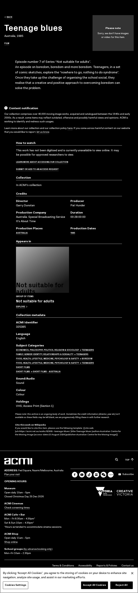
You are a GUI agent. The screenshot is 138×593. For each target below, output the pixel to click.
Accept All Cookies (94, 585)
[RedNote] (111, 475)
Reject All (121, 585)
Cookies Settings (15, 585)
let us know (43, 132)
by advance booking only (38, 549)
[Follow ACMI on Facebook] (75, 475)
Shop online (11, 542)
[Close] (132, 573)
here (70, 128)
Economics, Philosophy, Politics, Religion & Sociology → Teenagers (55, 349)
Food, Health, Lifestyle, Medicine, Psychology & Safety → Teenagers (55, 362)
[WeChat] (103, 475)
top (127, 459)
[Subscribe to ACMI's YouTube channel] (82, 475)
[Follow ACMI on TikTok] (89, 475)
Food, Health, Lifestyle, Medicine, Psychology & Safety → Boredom (54, 358)
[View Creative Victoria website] (114, 492)
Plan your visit (12, 474)
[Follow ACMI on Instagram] (96, 475)
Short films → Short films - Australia (38, 371)
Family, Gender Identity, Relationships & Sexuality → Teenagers (52, 354)
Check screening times (17, 508)
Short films (23, 367)
